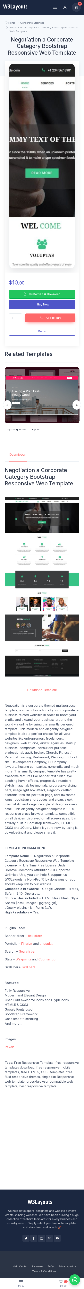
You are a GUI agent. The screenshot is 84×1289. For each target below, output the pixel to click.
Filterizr (26, 944)
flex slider (35, 936)
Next (76, 405)
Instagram (41, 1238)
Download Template (42, 690)
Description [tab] (17, 454)
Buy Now (42, 304)
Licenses (37, 1266)
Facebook (33, 1238)
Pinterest (49, 1238)
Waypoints (23, 959)
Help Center (20, 1266)
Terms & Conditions (44, 1271)
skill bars (28, 967)
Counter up (46, 959)
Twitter (25, 1238)
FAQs (51, 1266)
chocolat (46, 944)
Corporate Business (32, 22)
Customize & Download (44, 294)
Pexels (9, 1047)
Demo (42, 331)
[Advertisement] (42, 1142)
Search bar (27, 951)
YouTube (57, 1238)
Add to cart (53, 318)
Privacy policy (67, 1266)
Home (11, 22)
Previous (7, 405)
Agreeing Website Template (23, 429)
